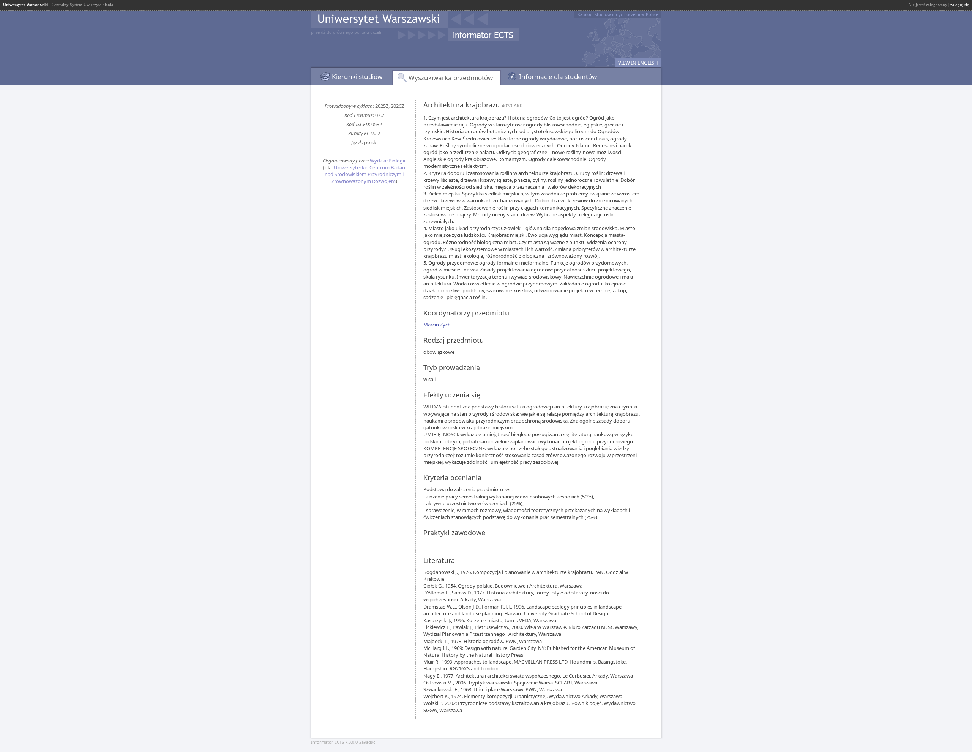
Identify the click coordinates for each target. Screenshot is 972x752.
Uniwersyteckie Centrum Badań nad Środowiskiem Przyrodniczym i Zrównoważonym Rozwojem (365, 174)
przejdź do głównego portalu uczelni (347, 32)
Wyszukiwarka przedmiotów (451, 77)
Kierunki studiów (357, 76)
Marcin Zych (437, 324)
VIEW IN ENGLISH (638, 62)
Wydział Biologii (387, 160)
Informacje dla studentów (558, 76)
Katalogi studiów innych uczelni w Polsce (618, 14)
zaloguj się (959, 4)
